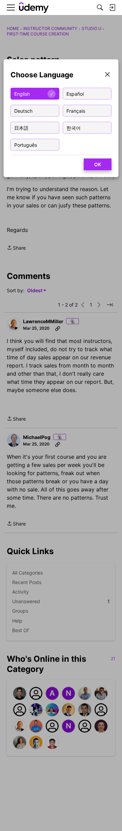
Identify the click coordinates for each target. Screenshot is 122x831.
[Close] (107, 75)
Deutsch (23, 110)
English (22, 93)
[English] (34, 7)
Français (75, 110)
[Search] (100, 7)
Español (75, 93)
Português (25, 144)
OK (97, 164)
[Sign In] (112, 7)
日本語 (21, 127)
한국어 (73, 127)
